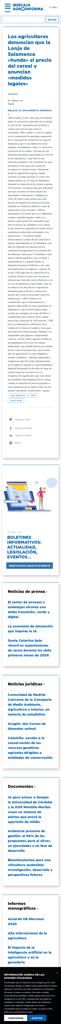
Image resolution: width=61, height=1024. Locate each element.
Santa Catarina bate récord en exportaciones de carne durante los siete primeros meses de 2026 (29, 647)
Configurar (15, 1017)
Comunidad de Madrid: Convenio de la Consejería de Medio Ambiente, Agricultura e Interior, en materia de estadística (30, 704)
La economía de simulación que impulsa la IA (30, 628)
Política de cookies (25, 1012)
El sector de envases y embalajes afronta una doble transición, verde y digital (29, 609)
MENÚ (7, 11)
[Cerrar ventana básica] (56, 973)
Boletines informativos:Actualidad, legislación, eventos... (24, 547)
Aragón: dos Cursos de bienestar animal (27, 726)
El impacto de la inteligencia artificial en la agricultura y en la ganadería (30, 954)
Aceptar (37, 1017)
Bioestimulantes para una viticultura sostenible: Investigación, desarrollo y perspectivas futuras (30, 867)
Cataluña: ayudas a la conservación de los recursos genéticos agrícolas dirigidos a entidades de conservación (30, 747)
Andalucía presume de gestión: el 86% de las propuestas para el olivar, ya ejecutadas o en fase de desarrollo (30, 840)
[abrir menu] (7, 6)
